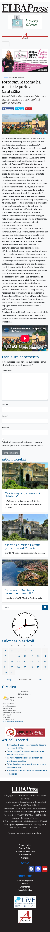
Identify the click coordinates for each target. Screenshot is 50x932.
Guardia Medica (25, 890)
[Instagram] (38, 869)
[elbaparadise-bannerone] (25, 60)
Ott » (40, 679)
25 (25, 667)
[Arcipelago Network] (25, 916)
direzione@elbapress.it (35, 811)
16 (12, 661)
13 (38, 656)
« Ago (9, 679)
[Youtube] (44, 869)
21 (44, 661)
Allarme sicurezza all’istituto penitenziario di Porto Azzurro (23, 546)
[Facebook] (31, 869)
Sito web (6, 427)
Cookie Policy (25, 848)
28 (44, 667)
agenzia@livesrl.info (18, 824)
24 (18, 667)
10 (18, 656)
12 (31, 656)
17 (18, 661)
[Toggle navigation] (5, 44)
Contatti (25, 857)
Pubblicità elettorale (25, 851)
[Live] (25, 901)
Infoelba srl (37, 833)
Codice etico (25, 854)
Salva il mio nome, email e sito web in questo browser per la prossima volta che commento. (22, 444)
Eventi (25, 883)
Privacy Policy (25, 845)
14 (44, 656)
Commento (8, 370)
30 (12, 672)
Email (5, 416)
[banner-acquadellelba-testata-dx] (25, 22)
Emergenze (25, 886)
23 (12, 667)
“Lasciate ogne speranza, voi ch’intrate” (22, 494)
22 (5, 667)
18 (25, 661)
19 (31, 661)
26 (31, 667)
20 (38, 661)
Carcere (5, 77)
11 (25, 656)
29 (5, 672)
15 (5, 661)
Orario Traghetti (25, 880)
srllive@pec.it (40, 824)
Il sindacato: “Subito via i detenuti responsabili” (20, 591)
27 (38, 667)
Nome (5, 404)
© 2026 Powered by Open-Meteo (14, 721)
